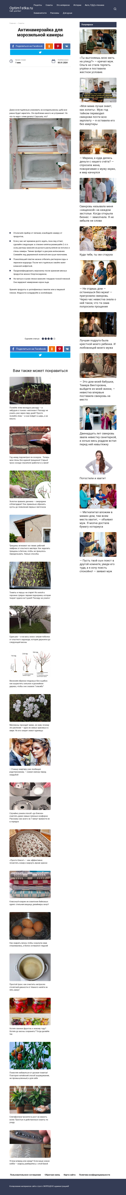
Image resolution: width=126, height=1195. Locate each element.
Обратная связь (52, 1175)
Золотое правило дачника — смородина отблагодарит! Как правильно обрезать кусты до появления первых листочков (27, 504)
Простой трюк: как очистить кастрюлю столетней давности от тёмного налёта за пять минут (28, 987)
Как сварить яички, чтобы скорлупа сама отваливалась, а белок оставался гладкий (28, 944)
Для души (67, 13)
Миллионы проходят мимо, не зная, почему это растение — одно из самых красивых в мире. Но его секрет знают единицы (29, 728)
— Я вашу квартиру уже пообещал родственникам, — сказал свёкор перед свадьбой (27, 772)
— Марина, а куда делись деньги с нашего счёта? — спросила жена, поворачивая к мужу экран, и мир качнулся (98, 165)
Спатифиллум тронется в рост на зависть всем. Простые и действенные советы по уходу (28, 1120)
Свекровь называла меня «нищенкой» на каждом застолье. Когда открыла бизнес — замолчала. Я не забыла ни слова (97, 213)
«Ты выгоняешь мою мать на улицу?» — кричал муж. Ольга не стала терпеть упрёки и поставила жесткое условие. (97, 65)
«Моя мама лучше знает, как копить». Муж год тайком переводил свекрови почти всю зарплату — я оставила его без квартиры (97, 115)
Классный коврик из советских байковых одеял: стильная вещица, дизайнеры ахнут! (29, 902)
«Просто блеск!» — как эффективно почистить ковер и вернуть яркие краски (28, 861)
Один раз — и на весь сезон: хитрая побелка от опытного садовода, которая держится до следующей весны (29, 639)
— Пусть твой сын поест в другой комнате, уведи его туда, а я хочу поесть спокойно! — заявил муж (97, 566)
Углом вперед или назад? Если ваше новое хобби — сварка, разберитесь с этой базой (29, 1162)
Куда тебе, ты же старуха (96, 254)
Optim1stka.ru (21, 8)
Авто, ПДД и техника (94, 5)
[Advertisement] (40, 88)
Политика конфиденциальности (94, 1175)
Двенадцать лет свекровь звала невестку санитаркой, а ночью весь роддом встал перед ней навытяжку (98, 439)
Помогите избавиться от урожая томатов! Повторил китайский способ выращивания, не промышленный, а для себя (29, 1075)
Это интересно (63, 5)
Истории (77, 5)
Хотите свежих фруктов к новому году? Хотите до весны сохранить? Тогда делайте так (29, 1031)
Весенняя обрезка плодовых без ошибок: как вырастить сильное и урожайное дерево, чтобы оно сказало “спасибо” (28, 684)
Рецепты (38, 5)
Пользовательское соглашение (25, 1175)
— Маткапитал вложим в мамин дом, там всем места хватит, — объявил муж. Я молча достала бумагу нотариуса (96, 519)
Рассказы (54, 13)
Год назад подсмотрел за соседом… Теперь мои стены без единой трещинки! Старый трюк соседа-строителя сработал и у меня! (29, 460)
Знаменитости (40, 13)
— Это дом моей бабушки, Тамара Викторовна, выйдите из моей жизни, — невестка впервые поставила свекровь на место (97, 390)
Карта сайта (69, 1175)
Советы (49, 5)
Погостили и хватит (93, 478)
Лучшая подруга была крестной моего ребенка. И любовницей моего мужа (98, 344)
